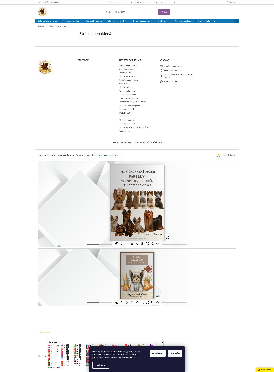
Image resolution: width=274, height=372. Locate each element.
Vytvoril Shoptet (229, 155)
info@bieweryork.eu (173, 66)
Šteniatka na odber (138, 2)
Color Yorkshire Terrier (113, 2)
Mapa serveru (124, 131)
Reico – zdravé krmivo (128, 98)
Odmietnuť (157, 353)
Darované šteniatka (127, 91)
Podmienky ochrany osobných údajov (135, 127)
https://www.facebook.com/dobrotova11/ (179, 76)
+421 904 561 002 (171, 70)
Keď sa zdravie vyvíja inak (130, 105)
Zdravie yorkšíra (126, 87)
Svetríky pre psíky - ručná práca (132, 101)
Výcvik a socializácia (127, 94)
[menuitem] (47, 21)
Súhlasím (175, 353)
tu (134, 357)
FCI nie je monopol (126, 120)
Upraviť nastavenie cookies (109, 155)
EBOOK (122, 116)
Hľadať (164, 12)
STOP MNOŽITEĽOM (127, 123)
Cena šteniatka (159, 2)
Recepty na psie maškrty (122, 142)
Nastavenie (101, 365)
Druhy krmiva (124, 83)
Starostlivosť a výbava (128, 80)
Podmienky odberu (127, 76)
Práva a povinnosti (126, 109)
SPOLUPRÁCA (124, 112)
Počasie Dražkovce (44, 332)
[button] (265, 370)
